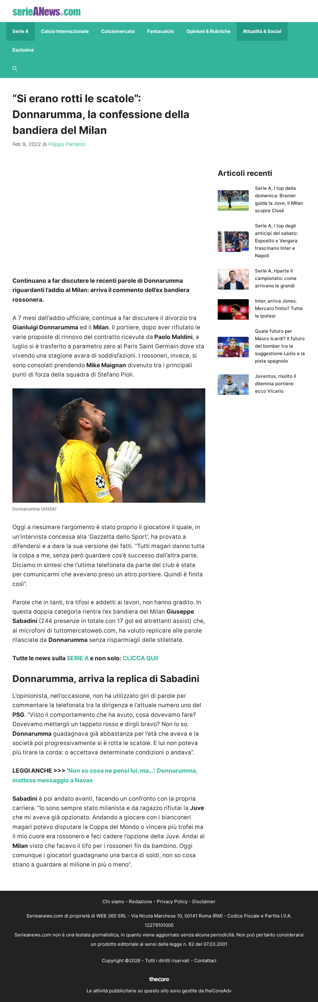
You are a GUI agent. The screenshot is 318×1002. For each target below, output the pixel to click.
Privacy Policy (172, 901)
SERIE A (78, 658)
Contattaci (205, 960)
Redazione (140, 901)
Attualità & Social (262, 31)
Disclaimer (204, 901)
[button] (14, 68)
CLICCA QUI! (141, 658)
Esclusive (23, 50)
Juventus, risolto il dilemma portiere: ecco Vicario (275, 383)
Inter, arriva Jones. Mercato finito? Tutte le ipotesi (279, 308)
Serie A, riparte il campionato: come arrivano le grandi (276, 278)
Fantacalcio (160, 31)
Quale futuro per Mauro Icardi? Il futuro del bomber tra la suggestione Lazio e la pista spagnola (280, 346)
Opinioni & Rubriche (208, 31)
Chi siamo (113, 901)
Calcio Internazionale (65, 31)
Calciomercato (118, 31)
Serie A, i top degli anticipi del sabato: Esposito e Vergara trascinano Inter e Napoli (276, 241)
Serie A (20, 31)
